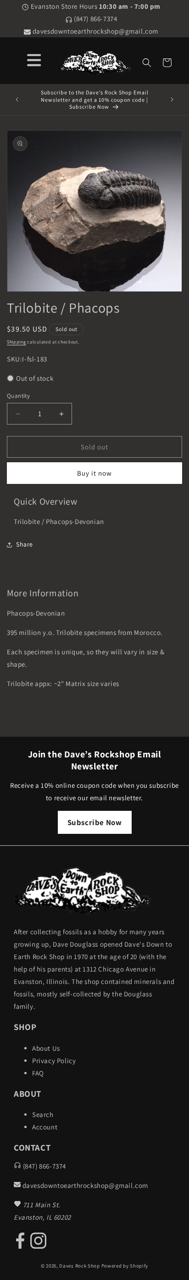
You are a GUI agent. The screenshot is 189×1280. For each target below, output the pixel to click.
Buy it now (94, 473)
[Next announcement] (172, 99)
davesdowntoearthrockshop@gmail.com (94, 31)
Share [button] (24, 544)
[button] (147, 62)
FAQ (38, 1073)
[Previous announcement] (17, 99)
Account (44, 1127)
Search (43, 1114)
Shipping (16, 342)
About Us (46, 1048)
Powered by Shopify (125, 1266)
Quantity (18, 396)
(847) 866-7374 (94, 18)
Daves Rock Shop (79, 1266)
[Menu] (34, 59)
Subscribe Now (94, 822)
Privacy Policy (54, 1060)
